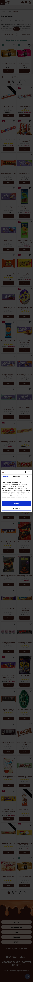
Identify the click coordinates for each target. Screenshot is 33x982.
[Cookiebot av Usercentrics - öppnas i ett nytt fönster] (24, 472)
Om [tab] (27, 476)
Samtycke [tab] (6, 476)
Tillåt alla (16, 503)
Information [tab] (16, 476)
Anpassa (15, 508)
